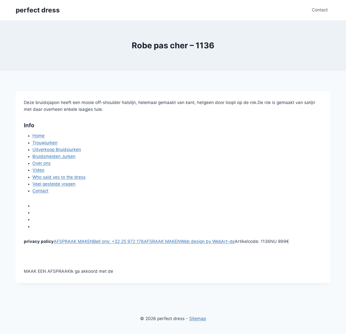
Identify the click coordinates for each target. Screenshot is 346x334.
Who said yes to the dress (59, 177)
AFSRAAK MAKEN (162, 241)
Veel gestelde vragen (53, 183)
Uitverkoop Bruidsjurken (56, 149)
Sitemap (197, 318)
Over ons (41, 163)
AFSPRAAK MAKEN (73, 241)
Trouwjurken (44, 142)
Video (38, 170)
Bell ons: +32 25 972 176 (118, 241)
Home (38, 135)
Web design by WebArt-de (208, 241)
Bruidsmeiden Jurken (53, 156)
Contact (320, 9)
